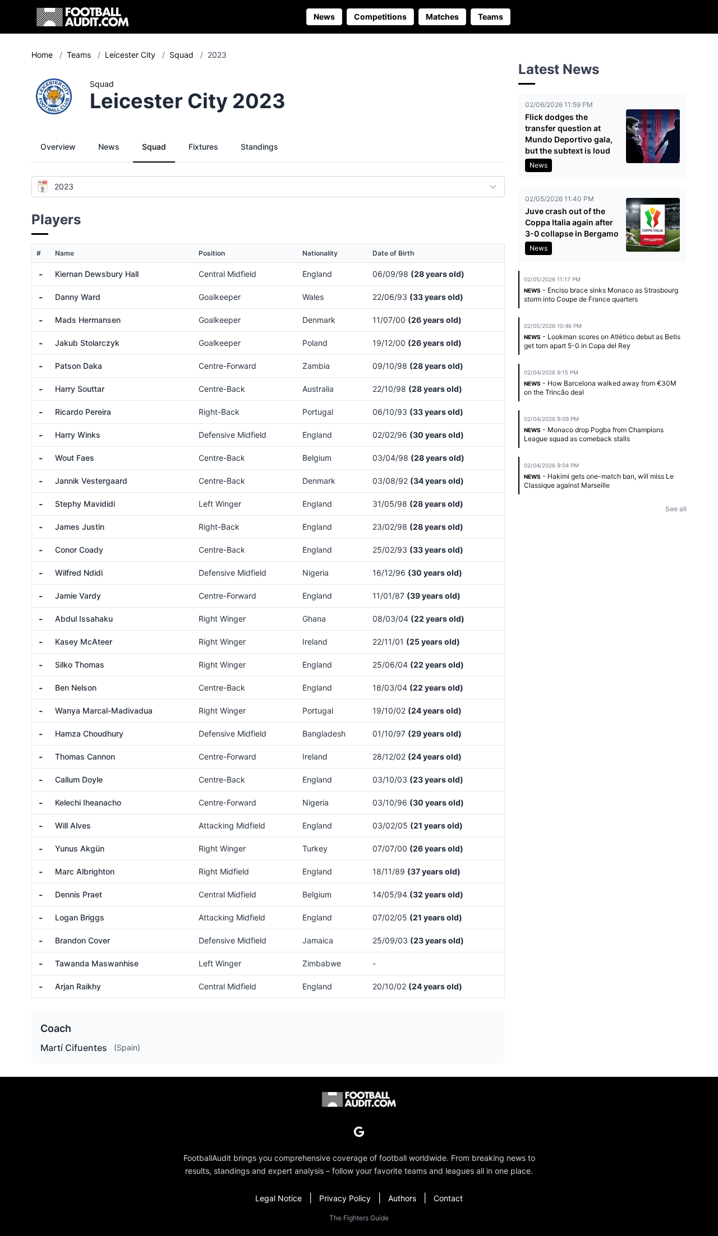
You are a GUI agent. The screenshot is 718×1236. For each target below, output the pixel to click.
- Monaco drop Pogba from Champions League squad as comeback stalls (594, 434)
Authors (402, 1198)
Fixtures (203, 146)
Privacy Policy (345, 1198)
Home (43, 54)
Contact (448, 1198)
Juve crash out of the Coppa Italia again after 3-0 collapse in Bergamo (572, 222)
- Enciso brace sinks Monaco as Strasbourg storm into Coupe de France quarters (601, 294)
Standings (259, 146)
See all (676, 508)
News (324, 16)
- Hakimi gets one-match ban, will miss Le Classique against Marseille (599, 480)
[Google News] (359, 1131)
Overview (58, 146)
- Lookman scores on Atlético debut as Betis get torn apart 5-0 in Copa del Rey (602, 341)
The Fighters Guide (359, 1218)
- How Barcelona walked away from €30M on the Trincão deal (600, 387)
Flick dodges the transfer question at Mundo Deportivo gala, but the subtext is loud (569, 133)
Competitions (380, 16)
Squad (182, 54)
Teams (490, 16)
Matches (442, 16)
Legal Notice (278, 1198)
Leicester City (131, 54)
